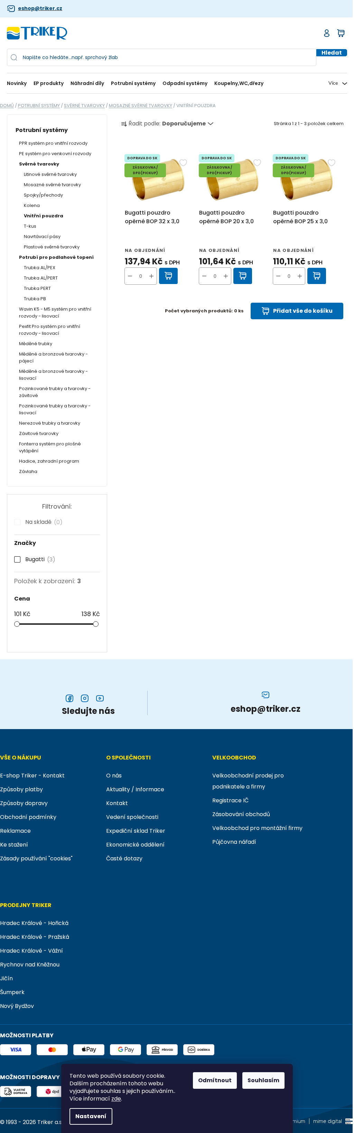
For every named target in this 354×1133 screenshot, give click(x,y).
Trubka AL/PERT (41, 278)
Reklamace (15, 831)
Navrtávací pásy (42, 236)
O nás (114, 776)
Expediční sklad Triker (135, 831)
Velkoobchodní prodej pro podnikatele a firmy (248, 781)
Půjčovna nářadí (234, 842)
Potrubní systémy (42, 130)
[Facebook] (69, 698)
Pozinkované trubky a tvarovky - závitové (55, 392)
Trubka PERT (37, 288)
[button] (151, 276)
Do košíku (168, 276)
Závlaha (28, 471)
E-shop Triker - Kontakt (32, 776)
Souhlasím (263, 1080)
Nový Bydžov (17, 1006)
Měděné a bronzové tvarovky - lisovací (53, 374)
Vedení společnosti (132, 817)
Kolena (32, 205)
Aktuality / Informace (135, 789)
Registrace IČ (230, 800)
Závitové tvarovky (38, 433)
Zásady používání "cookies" (36, 858)
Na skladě (42, 522)
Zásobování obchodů (241, 814)
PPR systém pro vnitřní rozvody (53, 143)
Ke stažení (14, 845)
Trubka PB (35, 298)
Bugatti (39, 559)
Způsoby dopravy (24, 803)
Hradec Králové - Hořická (34, 923)
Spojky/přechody (43, 195)
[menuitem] (18, 83)
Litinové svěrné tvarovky (50, 174)
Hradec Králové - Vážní (31, 951)
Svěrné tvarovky (39, 164)
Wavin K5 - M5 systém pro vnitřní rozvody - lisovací (55, 312)
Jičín (6, 978)
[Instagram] (85, 698)
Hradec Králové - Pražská (34, 937)
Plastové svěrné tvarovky (52, 247)
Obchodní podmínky (28, 817)
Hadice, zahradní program (49, 461)
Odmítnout (215, 1080)
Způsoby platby (21, 789)
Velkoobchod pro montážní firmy (257, 828)
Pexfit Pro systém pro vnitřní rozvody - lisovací (49, 330)
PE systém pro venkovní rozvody (55, 153)
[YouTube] (100, 698)
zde (116, 1099)
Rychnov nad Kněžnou (29, 965)
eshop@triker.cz (40, 8)
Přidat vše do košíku (303, 311)
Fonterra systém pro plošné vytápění (50, 447)
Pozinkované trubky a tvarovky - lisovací (55, 409)
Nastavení (90, 1116)
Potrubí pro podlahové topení (56, 257)
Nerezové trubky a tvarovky (49, 423)
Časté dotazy (124, 858)
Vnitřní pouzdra (43, 216)
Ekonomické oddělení (135, 845)
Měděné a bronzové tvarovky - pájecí (53, 357)
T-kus (30, 226)
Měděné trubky (35, 343)
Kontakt (117, 803)
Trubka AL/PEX (39, 267)
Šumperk (12, 992)
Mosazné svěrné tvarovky (52, 184)
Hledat (332, 52)
